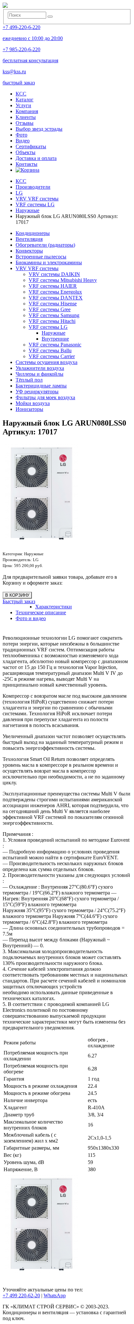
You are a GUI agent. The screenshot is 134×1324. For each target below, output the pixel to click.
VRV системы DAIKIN (54, 274)
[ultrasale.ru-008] (67, 1223)
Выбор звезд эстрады (39, 129)
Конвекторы (29, 251)
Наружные (53, 333)
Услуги (23, 105)
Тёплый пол (29, 380)
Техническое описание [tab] (41, 612)
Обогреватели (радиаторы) (45, 245)
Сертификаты (31, 146)
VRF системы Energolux (55, 292)
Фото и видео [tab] (31, 618)
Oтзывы (25, 123)
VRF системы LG (48, 327)
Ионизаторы (29, 409)
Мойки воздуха (33, 403)
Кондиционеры (33, 233)
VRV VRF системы (37, 268)
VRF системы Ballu (50, 350)
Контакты (26, 164)
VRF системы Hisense (53, 303)
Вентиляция (29, 239)
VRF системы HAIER (53, 286)
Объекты (25, 152)
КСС (21, 93)
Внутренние (55, 339)
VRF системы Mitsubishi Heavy (63, 280)
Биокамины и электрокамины (49, 262)
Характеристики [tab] (53, 606)
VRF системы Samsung (54, 315)
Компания (27, 111)
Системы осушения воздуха (46, 362)
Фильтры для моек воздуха (45, 397)
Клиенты (26, 117)
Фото (21, 135)
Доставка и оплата (36, 158)
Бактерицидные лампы (41, 385)
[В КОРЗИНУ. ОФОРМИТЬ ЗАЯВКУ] (27, 170)
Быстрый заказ (19, 601)
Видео (23, 140)
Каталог (25, 99)
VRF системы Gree (50, 309)
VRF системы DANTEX (56, 297)
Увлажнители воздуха (40, 368)
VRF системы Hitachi (52, 321)
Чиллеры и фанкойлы (39, 374)
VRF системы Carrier (52, 356)
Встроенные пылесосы (41, 256)
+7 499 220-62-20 (21, 1295)
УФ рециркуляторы (37, 391)
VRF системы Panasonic (55, 344)
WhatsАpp (55, 1295)
